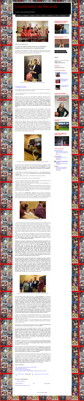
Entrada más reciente (19, 383)
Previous (16, 32)
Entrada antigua (47, 383)
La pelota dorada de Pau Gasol (21, 368)
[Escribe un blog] (27, 374)
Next (49, 32)
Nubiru (57, 166)
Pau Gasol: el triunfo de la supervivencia (23, 369)
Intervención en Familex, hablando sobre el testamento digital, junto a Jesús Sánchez (61, 168)
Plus (57, 15)
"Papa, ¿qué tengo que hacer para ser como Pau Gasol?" (26, 367)
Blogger (45, 392)
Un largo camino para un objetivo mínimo (65, 86)
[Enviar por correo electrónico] (25, 374)
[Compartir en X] (28, 374)
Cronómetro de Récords (36, 6)
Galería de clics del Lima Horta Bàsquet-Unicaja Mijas (64, 80)
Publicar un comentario (21, 381)
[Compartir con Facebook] (30, 374)
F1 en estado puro (59, 150)
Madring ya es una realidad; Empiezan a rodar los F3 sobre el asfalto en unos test (62, 152)
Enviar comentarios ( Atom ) (25, 385)
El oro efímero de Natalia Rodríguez (64, 73)
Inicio (34, 383)
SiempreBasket (59, 156)
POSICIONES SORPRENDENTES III (62, 163)
